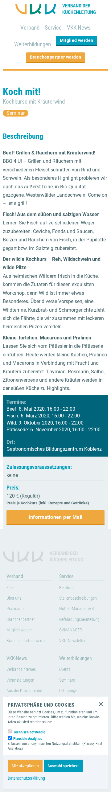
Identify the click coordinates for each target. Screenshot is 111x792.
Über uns (13, 598)
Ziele (10, 587)
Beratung (67, 587)
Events (64, 669)
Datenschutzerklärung (26, 778)
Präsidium (15, 608)
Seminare (67, 680)
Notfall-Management (76, 608)
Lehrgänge (68, 690)
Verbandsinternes (21, 669)
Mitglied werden (76, 40)
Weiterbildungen (32, 44)
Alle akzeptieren (25, 765)
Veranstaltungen (20, 680)
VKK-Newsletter (72, 640)
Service (53, 27)
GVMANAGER (70, 630)
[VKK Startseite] (55, 9)
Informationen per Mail (56, 517)
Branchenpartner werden (55, 57)
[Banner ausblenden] (100, 704)
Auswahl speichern (63, 765)
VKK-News (79, 27)
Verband (29, 27)
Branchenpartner (20, 619)
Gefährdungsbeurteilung (79, 619)
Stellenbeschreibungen (78, 598)
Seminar (15, 113)
